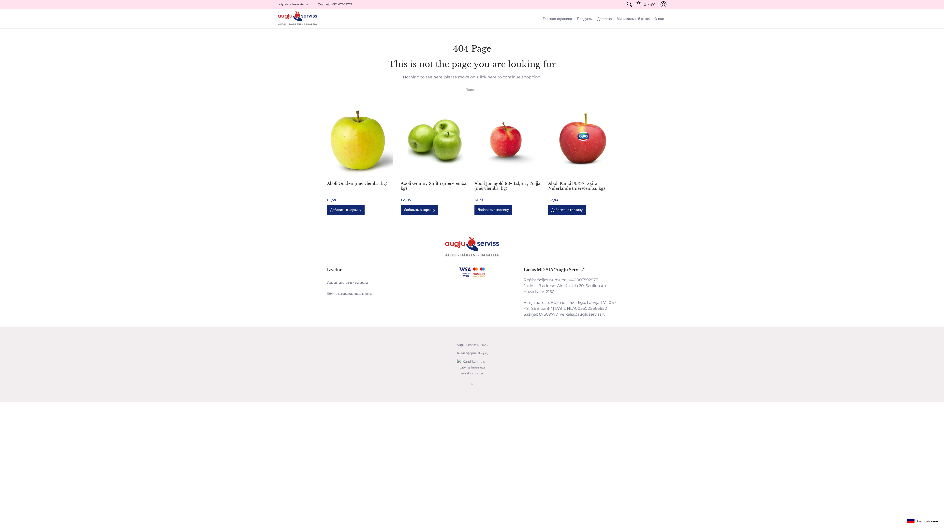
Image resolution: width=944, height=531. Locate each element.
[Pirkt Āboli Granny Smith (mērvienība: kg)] (435, 141)
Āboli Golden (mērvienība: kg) (357, 183)
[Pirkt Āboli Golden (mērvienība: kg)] (361, 141)
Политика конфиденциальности (349, 293)
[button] (645, 4)
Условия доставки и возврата (347, 282)
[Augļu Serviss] (297, 19)
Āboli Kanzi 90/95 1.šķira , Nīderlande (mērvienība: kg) (576, 186)
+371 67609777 (341, 4)
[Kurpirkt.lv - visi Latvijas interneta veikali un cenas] (472, 376)
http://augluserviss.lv (293, 4)
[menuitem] (629, 4)
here (492, 77)
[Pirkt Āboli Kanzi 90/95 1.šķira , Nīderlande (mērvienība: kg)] (582, 141)
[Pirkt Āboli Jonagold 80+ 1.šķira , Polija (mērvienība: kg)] (508, 141)
